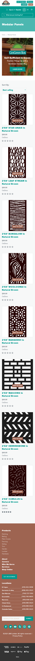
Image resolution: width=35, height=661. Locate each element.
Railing (4, 536)
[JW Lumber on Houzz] (20, 627)
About (4, 559)
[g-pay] (20, 652)
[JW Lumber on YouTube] (15, 627)
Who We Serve (8, 564)
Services (5, 567)
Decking (5, 534)
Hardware (5, 554)
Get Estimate (21, 2)
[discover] (13, 647)
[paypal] (26, 647)
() (27, 9)
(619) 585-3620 (27, 603)
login (30, 4)
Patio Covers (6, 539)
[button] (6, 512)
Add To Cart (17, 121)
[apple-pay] (26, 652)
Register (18, 10)
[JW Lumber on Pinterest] (29, 627)
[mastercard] (20, 647)
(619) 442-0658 (27, 587)
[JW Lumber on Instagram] (24, 627)
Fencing (5, 541)
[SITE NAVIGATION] (31, 10)
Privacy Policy (17, 636)
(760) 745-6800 (27, 596)
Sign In (11, 10)
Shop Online (7, 570)
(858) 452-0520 (27, 590)
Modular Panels (12, 35)
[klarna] (17, 657)
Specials (29, 2)
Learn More (17, 69)
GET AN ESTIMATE (9, 577)
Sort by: (5, 85)
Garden (4, 549)
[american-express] (6, 647)
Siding (4, 544)
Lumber (4, 551)
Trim (3, 546)
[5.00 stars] (7, 141)
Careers (24, 4)
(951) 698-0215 (27, 600)
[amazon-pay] (13, 652)
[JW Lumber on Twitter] (10, 627)
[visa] (6, 652)
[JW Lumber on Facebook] (6, 627)
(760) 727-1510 (27, 593)
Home (3, 35)
